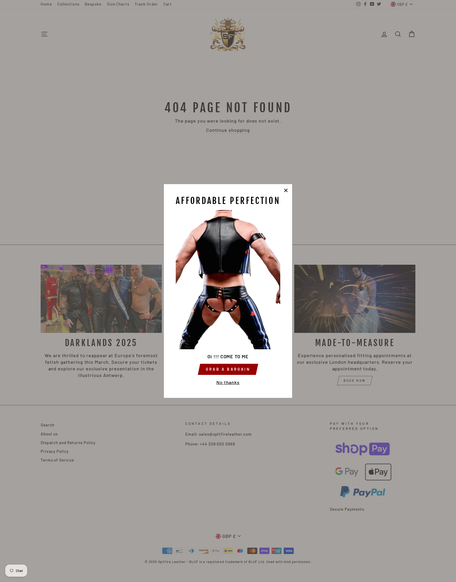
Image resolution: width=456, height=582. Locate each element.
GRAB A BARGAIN (228, 369)
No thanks (228, 382)
